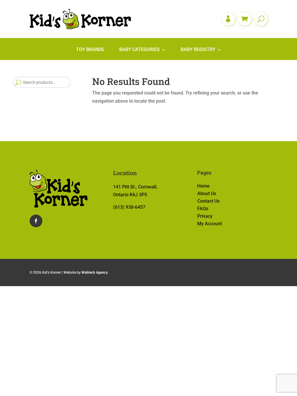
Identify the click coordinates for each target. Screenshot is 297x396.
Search (18, 82)
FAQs (202, 208)
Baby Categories (139, 50)
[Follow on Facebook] (36, 221)
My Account (209, 223)
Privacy (205, 216)
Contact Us (208, 201)
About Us (206, 193)
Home (203, 186)
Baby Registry (198, 50)
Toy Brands (90, 50)
